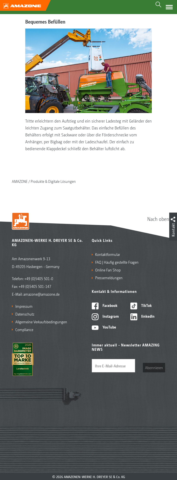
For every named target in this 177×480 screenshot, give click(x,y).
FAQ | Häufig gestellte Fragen (117, 262)
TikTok (146, 305)
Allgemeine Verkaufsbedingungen (41, 322)
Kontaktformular (107, 254)
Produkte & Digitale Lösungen (53, 181)
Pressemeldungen (109, 277)
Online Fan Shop (108, 270)
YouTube (109, 327)
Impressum (24, 306)
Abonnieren (154, 367)
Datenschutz (24, 314)
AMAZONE (20, 181)
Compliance (24, 329)
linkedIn (147, 316)
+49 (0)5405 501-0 (38, 278)
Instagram (110, 316)
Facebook (109, 305)
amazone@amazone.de (41, 294)
